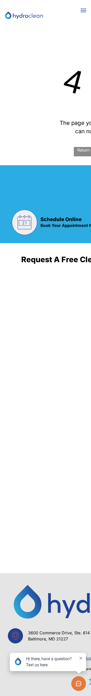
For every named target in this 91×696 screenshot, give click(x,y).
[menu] (83, 10)
